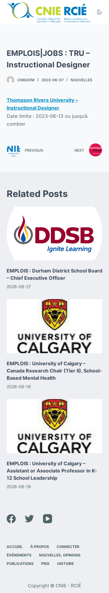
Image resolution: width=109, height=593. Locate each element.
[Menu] (99, 12)
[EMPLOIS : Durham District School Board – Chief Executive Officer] (55, 233)
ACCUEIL (15, 546)
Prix (45, 563)
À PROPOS (39, 546)
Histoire (65, 563)
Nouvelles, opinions (60, 555)
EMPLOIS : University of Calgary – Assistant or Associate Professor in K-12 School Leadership (52, 470)
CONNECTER (68, 546)
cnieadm (26, 80)
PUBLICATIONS (20, 563)
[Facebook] (11, 518)
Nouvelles (81, 80)
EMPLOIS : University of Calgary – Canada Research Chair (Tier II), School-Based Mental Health (54, 370)
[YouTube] (47, 518)
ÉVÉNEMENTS (19, 555)
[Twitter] (29, 518)
